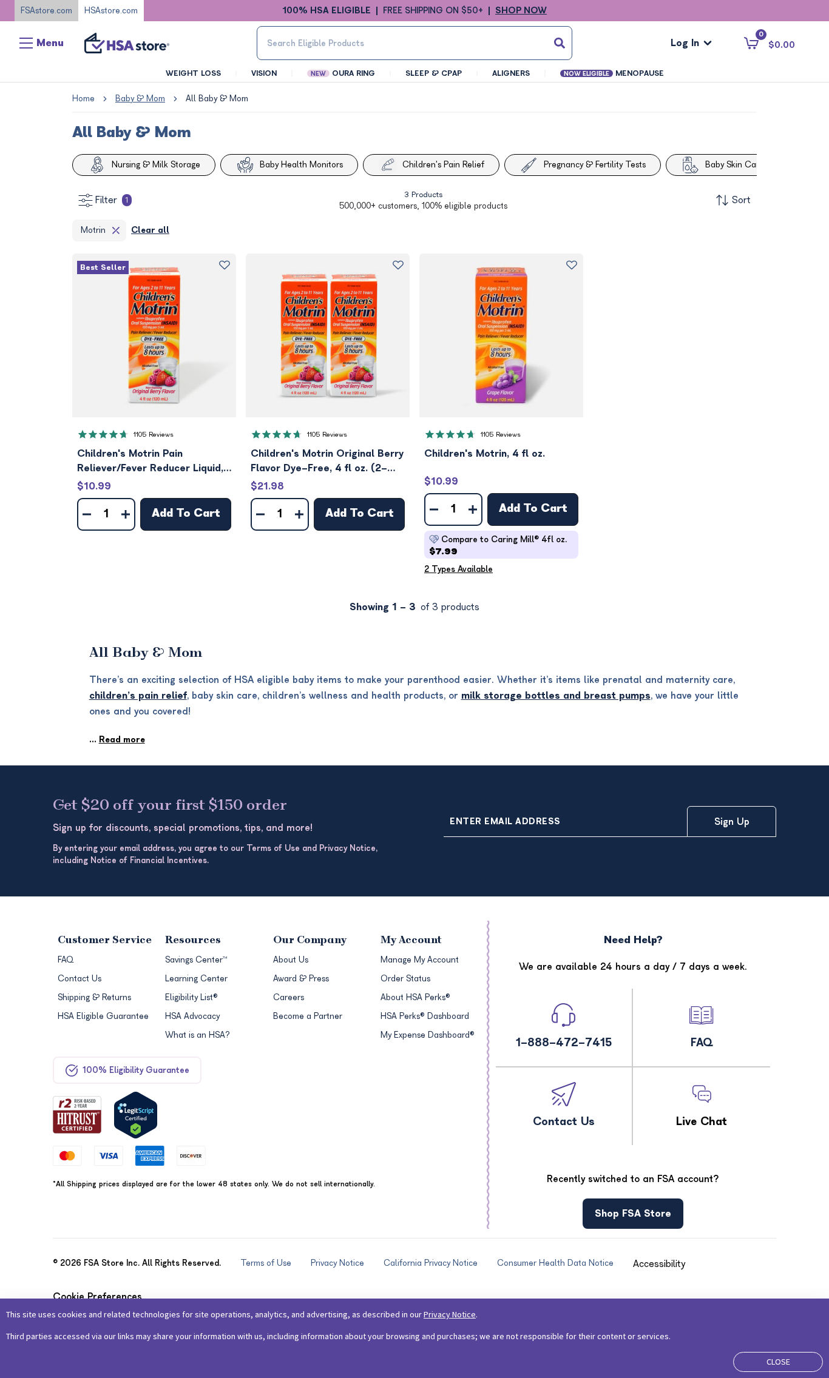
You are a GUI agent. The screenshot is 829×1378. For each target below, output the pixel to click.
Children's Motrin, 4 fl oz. (484, 453)
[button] (154, 335)
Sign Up (731, 821)
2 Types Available (458, 569)
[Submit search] (559, 43)
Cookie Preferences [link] (97, 1296)
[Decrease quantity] (86, 514)
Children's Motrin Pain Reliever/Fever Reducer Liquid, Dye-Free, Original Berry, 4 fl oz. (150, 462)
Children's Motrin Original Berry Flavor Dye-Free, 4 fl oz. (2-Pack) (327, 462)
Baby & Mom (140, 98)
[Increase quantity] (125, 514)
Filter (111, 200)
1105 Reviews (154, 435)
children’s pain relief (138, 695)
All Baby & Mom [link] (217, 98)
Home (83, 98)
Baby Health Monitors (301, 165)
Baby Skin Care (734, 165)
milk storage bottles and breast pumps (556, 695)
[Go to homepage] (126, 43)
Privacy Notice (450, 1314)
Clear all (150, 230)
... (117, 739)
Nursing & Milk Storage (156, 165)
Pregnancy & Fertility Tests (595, 165)
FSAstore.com (46, 10)
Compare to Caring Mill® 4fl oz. (498, 545)
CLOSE (778, 1361)
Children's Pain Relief (443, 165)
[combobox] (415, 43)
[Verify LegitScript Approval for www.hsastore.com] (135, 1115)
